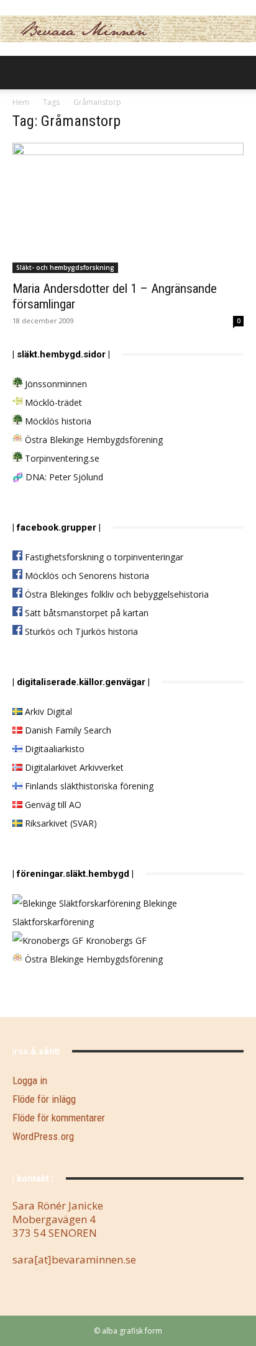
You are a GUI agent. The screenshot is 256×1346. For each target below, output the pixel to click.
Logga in (29, 1080)
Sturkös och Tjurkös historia (80, 631)
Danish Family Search (66, 730)
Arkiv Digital (47, 711)
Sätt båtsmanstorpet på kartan (85, 613)
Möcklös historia (56, 421)
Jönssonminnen (54, 384)
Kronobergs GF (115, 940)
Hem (20, 102)
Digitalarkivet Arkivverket (73, 767)
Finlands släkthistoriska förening (87, 786)
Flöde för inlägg (44, 1099)
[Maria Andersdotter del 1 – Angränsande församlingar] (128, 208)
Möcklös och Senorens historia (85, 575)
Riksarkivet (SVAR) (59, 823)
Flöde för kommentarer (58, 1117)
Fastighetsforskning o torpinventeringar (102, 557)
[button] (21, 72)
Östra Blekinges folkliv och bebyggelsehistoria (115, 594)
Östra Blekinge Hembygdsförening (92, 440)
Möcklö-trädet (52, 402)
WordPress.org (43, 1136)
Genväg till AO (51, 804)
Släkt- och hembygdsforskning (65, 267)
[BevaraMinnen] (128, 29)
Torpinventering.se (60, 458)
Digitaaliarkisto (53, 749)
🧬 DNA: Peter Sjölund (57, 477)
